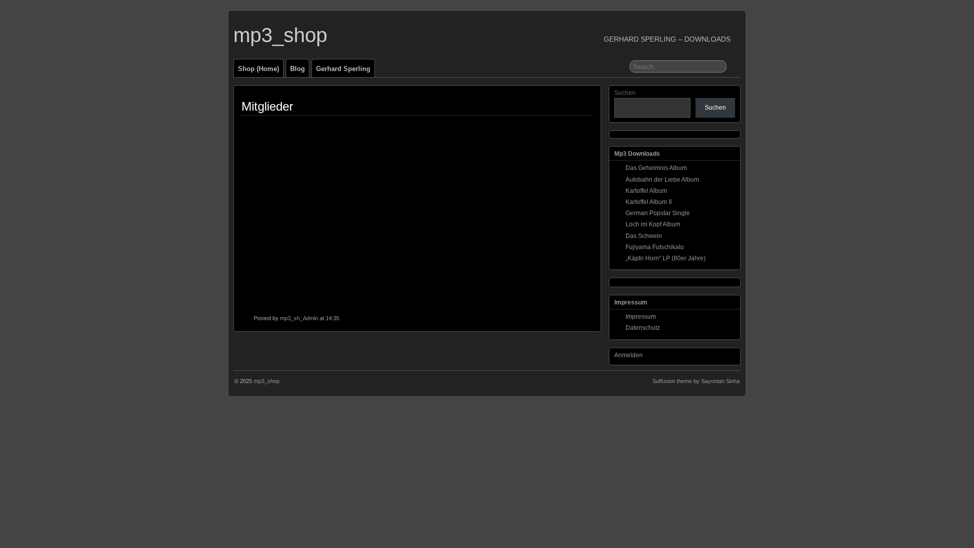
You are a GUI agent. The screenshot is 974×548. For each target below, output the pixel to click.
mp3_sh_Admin (299, 318)
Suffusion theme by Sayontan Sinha (696, 381)
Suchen (625, 92)
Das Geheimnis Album (656, 168)
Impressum (640, 316)
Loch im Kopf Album (652, 224)
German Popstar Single (657, 213)
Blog (297, 69)
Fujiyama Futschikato (654, 247)
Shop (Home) (258, 69)
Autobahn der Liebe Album (662, 179)
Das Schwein (643, 235)
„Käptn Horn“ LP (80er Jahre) (665, 258)
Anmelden (628, 355)
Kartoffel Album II (648, 202)
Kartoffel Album (646, 190)
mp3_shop (280, 35)
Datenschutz (642, 327)
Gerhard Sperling (343, 69)
